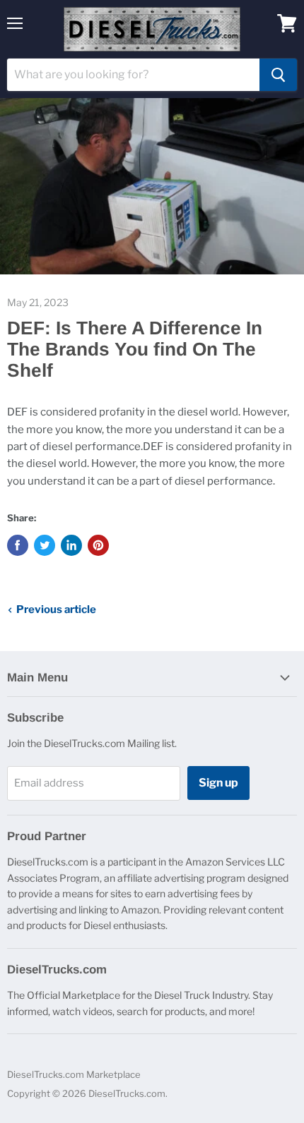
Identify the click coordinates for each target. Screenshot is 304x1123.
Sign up (218, 782)
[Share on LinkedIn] (71, 545)
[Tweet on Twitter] (44, 545)
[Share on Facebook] (17, 545)
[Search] (278, 75)
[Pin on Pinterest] (98, 545)
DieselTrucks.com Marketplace (74, 1074)
